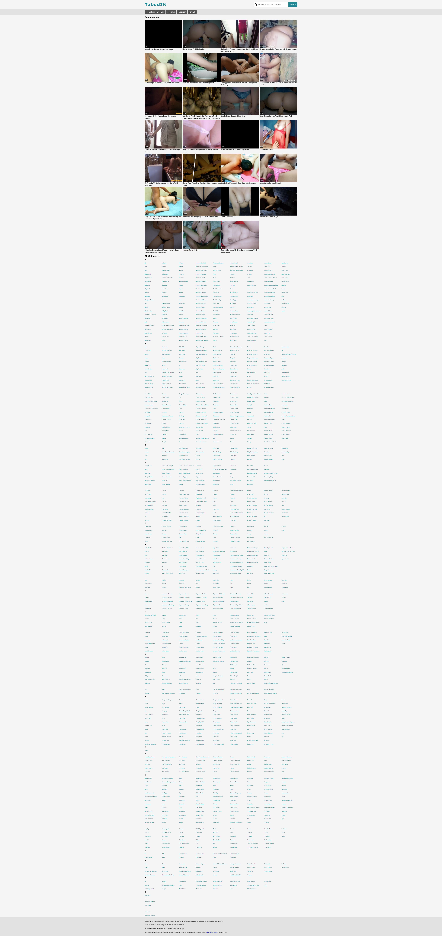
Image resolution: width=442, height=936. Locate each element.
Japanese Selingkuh (218, 601)
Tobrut (232, 829)
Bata (146, 372)
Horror (249, 570)
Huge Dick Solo (268, 570)
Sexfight (164, 800)
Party (163, 718)
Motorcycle (267, 672)
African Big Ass (166, 270)
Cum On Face (285, 394)
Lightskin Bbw (251, 643)
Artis (248, 277)
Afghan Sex (148, 340)
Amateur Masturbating (202, 296)
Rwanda (284, 768)
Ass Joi (284, 266)
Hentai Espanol (183, 555)
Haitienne (147, 562)
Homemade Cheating (236, 566)
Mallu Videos (165, 661)
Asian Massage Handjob (271, 285)
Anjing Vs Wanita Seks (236, 270)
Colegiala (215, 430)
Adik (146, 322)
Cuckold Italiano (268, 412)
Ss (248, 818)
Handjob (147, 573)
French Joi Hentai (252, 516)
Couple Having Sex (252, 397)
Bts (282, 350)
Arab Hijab (233, 303)
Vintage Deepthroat (235, 864)
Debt (163, 448)
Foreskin (232, 498)
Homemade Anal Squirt (236, 559)
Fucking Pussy (268, 505)
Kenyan (164, 626)
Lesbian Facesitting (218, 640)
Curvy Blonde (285, 408)
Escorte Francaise (252, 469)
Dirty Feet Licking (252, 448)
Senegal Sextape (149, 822)
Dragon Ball (285, 448)
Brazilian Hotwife (269, 350)
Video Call (198, 867)
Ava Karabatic (285, 303)
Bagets (146, 354)
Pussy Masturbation (287, 725)
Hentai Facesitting (184, 559)
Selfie (146, 807)
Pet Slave (181, 736)
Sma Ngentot (216, 782)
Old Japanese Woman (185, 689)
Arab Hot (232, 307)
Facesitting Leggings (150, 501)
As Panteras (250, 281)
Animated (215, 329)
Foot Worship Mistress (236, 490)
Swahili (283, 796)
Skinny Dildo (199, 778)
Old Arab (147, 693)
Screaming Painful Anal (151, 796)
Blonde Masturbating (218, 387)
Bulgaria (284, 361)
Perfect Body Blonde (184, 711)
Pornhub (266, 711)
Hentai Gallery (183, 562)
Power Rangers (268, 733)
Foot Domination (217, 516)
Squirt (249, 789)
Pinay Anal (199, 711)
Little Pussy (267, 647)
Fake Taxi (147, 512)
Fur (265, 516)
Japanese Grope (183, 608)
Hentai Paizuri (200, 551)
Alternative (182, 303)
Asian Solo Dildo (268, 314)
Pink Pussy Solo (251, 714)
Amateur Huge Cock (201, 281)
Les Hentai (199, 640)
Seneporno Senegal (167, 778)
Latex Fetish (165, 632)
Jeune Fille (250, 594)
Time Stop (199, 847)
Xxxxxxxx (147, 895)
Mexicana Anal (217, 657)
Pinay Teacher (234, 722)
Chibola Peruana (183, 438)
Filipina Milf (199, 494)
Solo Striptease (234, 811)
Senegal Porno (149, 818)
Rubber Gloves (268, 768)
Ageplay (164, 292)
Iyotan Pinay (285, 587)
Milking (232, 668)
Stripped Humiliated (269, 807)
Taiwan (146, 832)
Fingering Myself (200, 512)
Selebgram (148, 804)
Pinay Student (234, 714)
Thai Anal (181, 836)
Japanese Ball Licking (168, 605)
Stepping (266, 782)
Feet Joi (164, 501)
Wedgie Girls (182, 881)
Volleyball (266, 864)
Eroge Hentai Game (235, 480)
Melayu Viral (199, 657)
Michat (215, 672)
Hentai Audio (165, 570)
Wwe (265, 885)
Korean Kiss (250, 615)
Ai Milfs (181, 266)
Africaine (164, 263)
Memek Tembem (200, 665)
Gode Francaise (200, 541)
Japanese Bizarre (184, 594)
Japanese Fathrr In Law (185, 601)
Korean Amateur (234, 615)
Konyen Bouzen (217, 622)
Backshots (148, 350)
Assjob (283, 288)
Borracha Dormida (252, 380)
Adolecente (148, 329)
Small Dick (216, 789)
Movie (266, 679)
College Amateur (217, 441)
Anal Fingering (217, 300)
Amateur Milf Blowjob (201, 300)
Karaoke (147, 618)
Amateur (181, 322)
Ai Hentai (164, 333)
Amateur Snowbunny (202, 318)
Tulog (266, 832)
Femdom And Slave (184, 494)
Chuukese (216, 405)
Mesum (198, 676)
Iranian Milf (216, 583)
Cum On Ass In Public (270, 441)
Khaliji (180, 626)
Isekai (249, 580)
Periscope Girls (183, 722)
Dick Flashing (217, 452)
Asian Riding (267, 311)
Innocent (181, 580)
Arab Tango (233, 333)
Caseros (164, 412)
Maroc (163, 672)
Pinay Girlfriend (217, 707)
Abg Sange (148, 281)
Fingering (198, 509)
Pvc (283, 733)
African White (165, 281)
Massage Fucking (167, 683)
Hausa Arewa (165, 559)
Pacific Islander (149, 707)
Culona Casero (268, 423)
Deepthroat (165, 459)
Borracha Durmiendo (253, 383)
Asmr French (268, 336)
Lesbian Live (233, 636)
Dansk (146, 455)
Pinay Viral (250, 700)
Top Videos (150, 12)
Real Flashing (165, 771)
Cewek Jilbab (182, 405)
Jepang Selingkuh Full (236, 605)
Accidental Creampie (150, 314)
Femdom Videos (183, 512)
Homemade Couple (252, 547)
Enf (231, 473)
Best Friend (182, 354)
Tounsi (249, 829)
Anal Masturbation (218, 307)
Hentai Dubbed (183, 551)
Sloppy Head (199, 815)
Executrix (250, 484)
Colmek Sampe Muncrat (237, 416)
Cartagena (147, 441)
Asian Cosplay (251, 329)
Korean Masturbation (253, 622)
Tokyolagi (233, 836)
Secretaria (147, 800)
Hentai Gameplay (184, 570)
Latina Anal (165, 640)
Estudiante (250, 480)
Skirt (197, 796)
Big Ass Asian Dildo (184, 387)
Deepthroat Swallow (184, 459)
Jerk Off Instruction (235, 608)
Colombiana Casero (235, 430)
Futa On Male (285, 516)
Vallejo (146, 864)
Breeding (266, 369)
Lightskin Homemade (253, 651)
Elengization (216, 473)
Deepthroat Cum (183, 448)
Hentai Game (182, 566)
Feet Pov (164, 505)
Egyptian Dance (200, 484)
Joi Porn (284, 597)
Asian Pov (267, 303)
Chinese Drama (200, 401)
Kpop (265, 622)
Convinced (233, 434)
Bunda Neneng (286, 376)
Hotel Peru (267, 555)
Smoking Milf (216, 800)
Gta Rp (266, 526)
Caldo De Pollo (149, 397)
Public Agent (285, 711)
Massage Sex (183, 657)
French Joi (250, 512)
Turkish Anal (267, 840)
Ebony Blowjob (149, 477)
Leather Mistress (183, 647)
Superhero (284, 789)
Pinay (197, 707)
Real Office (182, 760)
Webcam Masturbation (168, 885)
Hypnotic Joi (285, 559)
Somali (232, 815)
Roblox (232, 768)
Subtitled (266, 822)
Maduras (147, 661)
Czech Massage (286, 430)
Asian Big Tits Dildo (252, 318)
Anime (215, 340)
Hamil (146, 566)
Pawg (163, 725)
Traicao (249, 832)
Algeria (181, 285)
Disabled (249, 459)
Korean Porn (250, 626)
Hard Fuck (165, 551)
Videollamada (199, 875)
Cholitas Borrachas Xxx (202, 438)
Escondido (250, 465)
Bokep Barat (233, 365)
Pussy (283, 718)
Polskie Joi (250, 744)
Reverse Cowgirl (200, 771)
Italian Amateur (268, 587)
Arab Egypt (233, 300)
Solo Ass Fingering (235, 793)
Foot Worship (217, 520)
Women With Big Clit (253, 885)
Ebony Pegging (183, 477)
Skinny (181, 822)
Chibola (181, 430)
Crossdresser (251, 430)
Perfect (181, 703)
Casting (164, 423)
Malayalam (148, 672)
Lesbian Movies (234, 643)
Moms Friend (251, 683)
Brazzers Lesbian (269, 361)
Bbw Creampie (149, 387)
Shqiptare (181, 789)
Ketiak (180, 622)
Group (249, 534)
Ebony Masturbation (184, 473)
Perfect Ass (182, 707)
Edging (181, 484)
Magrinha (147, 668)
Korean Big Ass (234, 618)
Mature (181, 665)
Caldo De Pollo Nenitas (151, 401)
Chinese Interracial (201, 419)
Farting (146, 520)
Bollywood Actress (252, 358)
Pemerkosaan (166, 744)
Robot (249, 764)
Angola (215, 318)
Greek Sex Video (235, 541)
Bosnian (249, 387)
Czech (283, 419)
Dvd (283, 455)
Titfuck (215, 847)
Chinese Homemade (201, 416)
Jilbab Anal (250, 597)
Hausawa (164, 562)
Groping (249, 530)
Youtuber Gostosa (150, 901)
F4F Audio (147, 490)
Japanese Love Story (202, 605)
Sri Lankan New (251, 811)
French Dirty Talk (252, 509)
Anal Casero (216, 281)
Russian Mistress (286, 757)
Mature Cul (182, 672)
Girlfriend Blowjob (201, 530)
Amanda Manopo (183, 318)
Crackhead (250, 416)
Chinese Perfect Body (202, 423)
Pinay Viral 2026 (251, 703)
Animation (215, 333)
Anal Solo (215, 311)
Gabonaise (148, 526)
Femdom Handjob (184, 501)
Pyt (282, 736)
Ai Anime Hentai (166, 307)
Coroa (232, 441)
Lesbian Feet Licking (219, 643)
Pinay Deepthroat (218, 700)
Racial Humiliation (149, 757)
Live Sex (160, 12)
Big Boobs (199, 358)
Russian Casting (269, 771)
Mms (248, 676)
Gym (283, 530)
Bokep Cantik (234, 369)
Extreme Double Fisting (270, 473)
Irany (231, 580)
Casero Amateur (166, 405)
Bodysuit (232, 358)
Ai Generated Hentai (167, 329)
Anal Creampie (217, 288)
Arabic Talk (233, 340)
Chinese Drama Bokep (202, 405)
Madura (147, 657)
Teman (181, 832)
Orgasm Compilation (236, 689)
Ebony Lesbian (166, 484)
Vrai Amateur (285, 867)
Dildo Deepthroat (217, 459)
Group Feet (250, 537)
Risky (231, 757)
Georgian (164, 530)
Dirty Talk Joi (251, 455)
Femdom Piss (183, 505)
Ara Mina (232, 285)
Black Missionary (218, 365)
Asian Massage (268, 281)
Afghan (146, 336)
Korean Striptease (269, 618)
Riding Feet (216, 768)
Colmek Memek (234, 412)
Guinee (266, 534)
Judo (283, 601)
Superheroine (285, 793)
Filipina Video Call (201, 498)
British (266, 376)
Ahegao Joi (165, 296)
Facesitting (148, 498)
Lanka (146, 636)
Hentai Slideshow (200, 559)
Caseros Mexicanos (167, 416)
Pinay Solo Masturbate (236, 707)
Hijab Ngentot (217, 562)
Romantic (267, 757)
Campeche (148, 416)
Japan (146, 605)
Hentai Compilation (184, 547)
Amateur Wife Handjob (202, 340)
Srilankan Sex (251, 815)
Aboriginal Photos (149, 300)
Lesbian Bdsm (200, 651)
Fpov (231, 501)
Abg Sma (147, 285)
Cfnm (180, 408)
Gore (214, 537)
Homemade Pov (251, 559)
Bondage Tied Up (252, 361)
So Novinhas (216, 807)
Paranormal (165, 714)
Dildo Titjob (233, 455)
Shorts (181, 785)
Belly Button (182, 350)
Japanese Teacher (235, 594)
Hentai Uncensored (201, 566)
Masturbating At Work (185, 661)
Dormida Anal (268, 455)
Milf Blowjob (233, 657)
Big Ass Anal (182, 383)
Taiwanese (148, 836)
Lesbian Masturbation (236, 640)
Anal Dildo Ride (217, 296)
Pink (248, 711)
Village (215, 867)
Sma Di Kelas (217, 778)
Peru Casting (182, 733)
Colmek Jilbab (234, 408)
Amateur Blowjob (183, 333)
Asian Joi (266, 266)
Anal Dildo (216, 292)
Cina (214, 408)
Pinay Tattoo (233, 718)
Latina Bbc (165, 647)
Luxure (283, 643)
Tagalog (147, 829)
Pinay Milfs (216, 733)
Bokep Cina (233, 372)
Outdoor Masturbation (270, 693)
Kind (197, 622)
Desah (198, 459)
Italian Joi (284, 580)
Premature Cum (268, 744)
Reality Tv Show (200, 760)
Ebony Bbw (148, 473)
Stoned (266, 793)
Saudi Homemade (149, 793)
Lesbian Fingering (218, 647)
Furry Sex (284, 498)
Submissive (267, 818)
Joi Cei (266, 605)
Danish (146, 452)
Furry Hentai (285, 494)
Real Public (182, 764)
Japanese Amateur (167, 597)
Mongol (266, 657)
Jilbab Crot (250, 601)
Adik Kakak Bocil (149, 325)
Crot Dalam (250, 434)
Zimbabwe (147, 911)
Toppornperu (233, 843)
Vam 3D (147, 867)
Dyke (283, 459)
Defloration (199, 448)
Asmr (265, 325)
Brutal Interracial (268, 387)
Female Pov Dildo (167, 520)
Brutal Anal (267, 383)
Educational (199, 465)
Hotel (265, 551)
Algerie (181, 292)
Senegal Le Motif (149, 815)
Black (214, 347)
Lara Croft (147, 640)
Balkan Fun (148, 365)
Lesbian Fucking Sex (219, 651)
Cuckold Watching (269, 419)
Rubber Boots (268, 764)
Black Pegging (217, 372)
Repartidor (199, 768)
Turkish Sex (267, 847)
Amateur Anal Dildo (184, 325)
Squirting (249, 793)
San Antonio (148, 782)
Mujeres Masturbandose (271, 683)
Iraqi (231, 587)
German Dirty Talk (167, 541)
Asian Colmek (251, 325)
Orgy (248, 689)
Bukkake (284, 358)
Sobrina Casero (217, 811)
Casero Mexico (166, 408)
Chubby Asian (217, 394)
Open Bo (215, 693)
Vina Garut (216, 871)
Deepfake (164, 455)
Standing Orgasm (269, 778)
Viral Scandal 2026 (235, 875)
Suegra (284, 782)
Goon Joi (215, 530)
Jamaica (147, 597)
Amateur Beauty (183, 329)
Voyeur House (268, 867)
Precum (266, 736)
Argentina (250, 263)
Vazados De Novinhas (151, 871)
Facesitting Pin (149, 505)
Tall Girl (147, 840)
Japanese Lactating (201, 597)
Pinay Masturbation (218, 729)
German (164, 534)
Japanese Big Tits (167, 608)
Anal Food (216, 303)
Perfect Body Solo (184, 714)
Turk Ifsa (266, 836)
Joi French (285, 594)
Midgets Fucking (217, 676)
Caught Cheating (183, 394)
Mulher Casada (286, 657)
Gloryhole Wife (200, 534)
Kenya (163, 618)
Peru (180, 725)
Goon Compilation (218, 526)
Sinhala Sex (182, 800)
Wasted (147, 885)
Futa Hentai (285, 512)
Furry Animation (286, 490)
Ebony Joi (164, 480)
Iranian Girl (216, 580)
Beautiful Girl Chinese (168, 372)
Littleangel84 (267, 651)
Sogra (232, 785)
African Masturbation (167, 277)
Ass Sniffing (285, 277)
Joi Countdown (268, 608)
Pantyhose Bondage (150, 744)
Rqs (265, 760)
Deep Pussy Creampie (168, 452)
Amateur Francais (201, 274)
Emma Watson (217, 477)
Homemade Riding (252, 562)
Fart (146, 516)
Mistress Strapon (252, 668)
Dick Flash (216, 448)
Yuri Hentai (148, 905)
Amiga (215, 266)
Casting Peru (165, 430)
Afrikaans (164, 285)
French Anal (250, 494)
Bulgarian (284, 365)
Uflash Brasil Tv (149, 857)
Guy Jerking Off (268, 537)
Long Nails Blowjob (287, 636)
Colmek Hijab (234, 405)
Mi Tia (214, 668)
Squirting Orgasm (252, 796)
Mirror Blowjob (234, 676)
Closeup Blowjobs (218, 412)
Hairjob (146, 551)
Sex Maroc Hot (166, 796)
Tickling (198, 836)
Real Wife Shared (184, 771)
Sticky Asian (267, 785)
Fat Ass (164, 490)
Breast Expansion (269, 365)
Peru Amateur (182, 729)
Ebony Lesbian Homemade (186, 465)
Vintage (215, 875)
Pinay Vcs (233, 740)
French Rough (268, 490)
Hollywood (216, 573)
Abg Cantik (148, 274)
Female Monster (166, 512)
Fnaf (214, 512)
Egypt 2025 (199, 469)
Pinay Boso (199, 733)
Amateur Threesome (201, 325)
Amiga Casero (217, 270)
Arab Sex (232, 325)
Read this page (212, 932)
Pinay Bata (199, 714)
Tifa (197, 843)
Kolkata (215, 618)
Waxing (164, 881)
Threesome (199, 832)
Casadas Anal (165, 397)
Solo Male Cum (234, 804)
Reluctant (198, 764)
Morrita (266, 668)
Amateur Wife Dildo (201, 336)
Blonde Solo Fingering (236, 347)
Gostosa (215, 541)
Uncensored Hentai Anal (220, 853)
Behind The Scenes (167, 387)
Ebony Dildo (148, 484)
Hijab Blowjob (216, 555)
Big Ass (181, 376)
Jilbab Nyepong (251, 608)
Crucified (249, 438)
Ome (197, 689)
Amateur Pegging (200, 303)
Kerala (180, 618)
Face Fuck (148, 494)
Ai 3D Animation (166, 303)
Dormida (266, 452)
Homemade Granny (252, 555)
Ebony (146, 469)
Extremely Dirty (268, 477)
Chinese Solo (199, 430)
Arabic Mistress (234, 336)
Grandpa (232, 526)
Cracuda (249, 419)
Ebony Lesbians (183, 469)
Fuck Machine (268, 501)
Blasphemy (216, 380)
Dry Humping (285, 452)
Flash (214, 505)
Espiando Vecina (252, 473)
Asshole (284, 285)
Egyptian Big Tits (200, 480)
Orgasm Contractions (236, 693)
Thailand (181, 847)
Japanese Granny (184, 605)
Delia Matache (200, 452)
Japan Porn (148, 608)
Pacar (146, 700)
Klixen (214, 615)
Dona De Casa (268, 448)
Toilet (231, 832)
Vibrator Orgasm (200, 864)
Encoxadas (233, 469)
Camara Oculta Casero (151, 408)
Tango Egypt (165, 829)
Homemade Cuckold (253, 551)
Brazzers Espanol (269, 358)
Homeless (233, 547)
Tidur (197, 840)
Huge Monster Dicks (287, 547)
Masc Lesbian (166, 679)
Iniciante (164, 583)
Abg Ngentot (148, 277)
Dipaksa (232, 459)
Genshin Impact (166, 526)
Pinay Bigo (199, 725)
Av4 (283, 296)
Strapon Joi (267, 796)
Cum (265, 427)
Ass (265, 340)
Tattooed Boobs (166, 847)
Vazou (163, 864)
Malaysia (147, 676)
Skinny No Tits (200, 789)
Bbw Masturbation (167, 350)
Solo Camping (234, 796)
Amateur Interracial (201, 285)
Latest (146, 647)
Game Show (148, 534)
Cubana (266, 397)
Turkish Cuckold (269, 843)
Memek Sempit (200, 661)
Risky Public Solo (235, 764)
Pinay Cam (199, 736)
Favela (164, 494)
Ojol (146, 689)
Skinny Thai (199, 793)
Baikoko (147, 361)
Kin (197, 618)
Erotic (231, 484)
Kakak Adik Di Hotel (150, 615)
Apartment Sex (234, 281)
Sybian (283, 815)
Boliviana (249, 347)
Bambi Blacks (148, 369)
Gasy (146, 541)
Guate (266, 530)
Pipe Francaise (251, 722)
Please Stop (250, 733)
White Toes (199, 888)
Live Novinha (285, 632)
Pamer (146, 736)
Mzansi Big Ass (286, 668)
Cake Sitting (148, 394)
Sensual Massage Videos (169, 782)
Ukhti (163, 857)
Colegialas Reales (218, 434)
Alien (180, 300)
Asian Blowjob (251, 322)
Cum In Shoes (268, 438)
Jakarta (147, 594)
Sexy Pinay (165, 815)
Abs (146, 303)
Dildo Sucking (234, 452)
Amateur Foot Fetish (201, 270)
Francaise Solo (234, 516)
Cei (180, 397)
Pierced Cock (200, 700)
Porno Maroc (268, 714)
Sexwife (164, 807)
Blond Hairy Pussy (218, 383)
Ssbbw (249, 822)
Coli (214, 438)
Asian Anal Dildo (251, 303)
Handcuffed (148, 570)
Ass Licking (285, 270)
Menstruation (199, 672)
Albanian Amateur (184, 281)
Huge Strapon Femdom (288, 551)
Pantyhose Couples (167, 700)
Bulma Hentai (285, 372)
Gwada (284, 526)
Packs (146, 722)
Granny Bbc (233, 534)
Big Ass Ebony (200, 347)
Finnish (198, 520)
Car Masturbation (149, 438)
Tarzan (164, 840)
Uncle (214, 857)
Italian (266, 583)
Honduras (250, 566)
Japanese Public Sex (219, 594)
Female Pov (165, 516)
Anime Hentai (234, 263)
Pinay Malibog (217, 725)
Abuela (146, 307)
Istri (248, 587)
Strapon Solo (268, 800)
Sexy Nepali (165, 811)
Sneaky (215, 804)
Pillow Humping (200, 703)
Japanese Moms (200, 608)
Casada (164, 394)
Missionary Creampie (236, 683)
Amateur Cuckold (201, 263)
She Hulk (164, 818)
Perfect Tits (182, 718)
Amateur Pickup (200, 307)
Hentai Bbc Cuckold (167, 573)
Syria (283, 818)
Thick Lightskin (200, 829)
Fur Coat (266, 520)
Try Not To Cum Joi (252, 847)
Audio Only (285, 292)
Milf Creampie (234, 661)
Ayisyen (284, 307)
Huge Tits (284, 555)
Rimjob (215, 771)
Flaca (214, 501)
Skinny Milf (199, 785)
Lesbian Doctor (217, 636)
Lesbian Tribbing (252, 632)
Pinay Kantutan (217, 718)
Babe (146, 347)
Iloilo (146, 580)
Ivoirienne (284, 583)
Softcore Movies (234, 782)
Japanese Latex (200, 601)
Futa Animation (286, 509)
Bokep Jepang (234, 383)
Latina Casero (166, 651)
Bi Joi (180, 372)
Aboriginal (147, 296)
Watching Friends (149, 888)
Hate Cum (164, 555)
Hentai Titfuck (200, 562)
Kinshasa (198, 626)
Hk (214, 566)
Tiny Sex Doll (216, 840)
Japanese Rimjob (218, 597)
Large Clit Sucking (150, 643)
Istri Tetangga (268, 580)
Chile (180, 441)
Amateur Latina (200, 288)
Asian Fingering (251, 340)
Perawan (181, 700)
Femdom (181, 490)
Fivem (215, 498)
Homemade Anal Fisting (236, 555)
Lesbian (198, 643)
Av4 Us (284, 300)
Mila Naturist (216, 679)
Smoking (215, 793)
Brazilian (266, 347)
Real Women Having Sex (203, 757)
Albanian (181, 277)
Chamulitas (182, 419)
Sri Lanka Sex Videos (253, 807)
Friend (266, 494)
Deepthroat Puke (183, 455)
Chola (197, 434)
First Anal (215, 490)
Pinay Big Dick (200, 722)
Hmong (215, 570)
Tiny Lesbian (216, 836)
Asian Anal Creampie (253, 300)
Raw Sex (147, 771)
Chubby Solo (216, 397)
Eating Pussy (148, 465)
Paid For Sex (148, 725)
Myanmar (284, 661)
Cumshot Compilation (287, 401)
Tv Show (284, 829)
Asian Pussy (267, 307)
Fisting (215, 494)
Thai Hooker (182, 840)
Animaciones (216, 325)
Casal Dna (165, 401)
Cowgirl (249, 405)
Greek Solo (250, 526)
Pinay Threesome (235, 725)
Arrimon (249, 274)
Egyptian (198, 477)
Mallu (163, 657)
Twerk (283, 832)
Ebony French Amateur (168, 469)
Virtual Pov (250, 871)
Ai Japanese (165, 336)
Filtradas (198, 505)
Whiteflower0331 (217, 881)
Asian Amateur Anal (252, 292)
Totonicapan (233, 847)
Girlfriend (198, 526)
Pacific (146, 703)
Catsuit (164, 438)
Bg (179, 365)
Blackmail (215, 376)
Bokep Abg (233, 361)
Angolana (215, 322)
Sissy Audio (182, 811)
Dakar (146, 448)
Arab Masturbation (235, 314)
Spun (248, 782)
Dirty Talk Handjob (252, 452)
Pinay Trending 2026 (236, 733)
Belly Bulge (182, 347)
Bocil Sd (232, 354)
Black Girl (215, 358)
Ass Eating (285, 263)
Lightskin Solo (268, 632)
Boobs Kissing (251, 372)
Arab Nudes (233, 318)
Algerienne (182, 296)
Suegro (284, 785)
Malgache (147, 683)
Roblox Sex (250, 760)
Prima (283, 700)
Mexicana (198, 683)
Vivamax (249, 875)
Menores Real (200, 668)
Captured (147, 427)
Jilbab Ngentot (251, 605)
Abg (146, 270)
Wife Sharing (233, 885)
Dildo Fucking (234, 448)
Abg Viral (147, 288)
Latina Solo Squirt (184, 640)
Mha (214, 665)
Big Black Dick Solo (201, 354)
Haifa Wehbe (148, 547)
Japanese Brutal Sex (184, 597)
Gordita (215, 534)
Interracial (181, 583)
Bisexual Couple (200, 387)
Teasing (181, 829)
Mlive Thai (250, 672)
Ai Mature (181, 263)
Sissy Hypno (182, 815)
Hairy (146, 555)
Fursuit (283, 501)
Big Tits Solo (199, 369)
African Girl (165, 274)
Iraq (231, 583)
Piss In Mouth (251, 725)
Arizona (249, 266)
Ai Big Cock (165, 311)
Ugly (163, 853)
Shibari (164, 822)
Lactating (147, 632)
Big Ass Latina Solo (201, 350)
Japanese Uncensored (236, 597)
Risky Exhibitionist (235, 760)
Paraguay (164, 711)
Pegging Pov (165, 740)
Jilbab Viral (267, 597)
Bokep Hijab (233, 376)
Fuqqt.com (182, 12)
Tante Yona (165, 836)
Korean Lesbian (251, 618)
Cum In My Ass (268, 434)
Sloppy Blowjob (200, 811)
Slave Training (200, 804)
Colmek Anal (233, 394)
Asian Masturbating (269, 292)
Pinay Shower (234, 700)
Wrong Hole (267, 881)
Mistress (249, 661)
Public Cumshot (286, 714)
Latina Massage (183, 636)
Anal (214, 277)
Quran (146, 750)
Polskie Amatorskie (252, 740)
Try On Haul (267, 829)
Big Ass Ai (181, 380)
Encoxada (233, 465)
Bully (283, 369)
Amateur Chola (183, 336)
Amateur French (200, 277)
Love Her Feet (286, 640)
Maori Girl (164, 668)
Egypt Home (199, 473)
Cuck (265, 401)
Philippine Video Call (184, 740)
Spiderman (250, 778)
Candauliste (148, 419)
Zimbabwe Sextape (150, 915)
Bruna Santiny (268, 380)
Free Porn (233, 520)
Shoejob (181, 782)
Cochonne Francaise (219, 419)
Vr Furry (284, 864)
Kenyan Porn (182, 615)
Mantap (164, 665)
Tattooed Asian (166, 843)
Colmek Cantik (234, 397)
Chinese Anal (199, 394)
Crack (249, 412)
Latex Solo (165, 636)
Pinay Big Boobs (200, 718)
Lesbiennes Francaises (253, 636)
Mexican (198, 679)
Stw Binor (267, 811)
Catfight (164, 434)
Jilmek (266, 601)
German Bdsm (166, 537)
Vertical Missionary (184, 875)
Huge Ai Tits (267, 562)
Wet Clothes (182, 888)
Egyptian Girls (217, 465)
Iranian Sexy (216, 587)
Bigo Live (198, 376)
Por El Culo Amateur (270, 703)
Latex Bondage (149, 651)
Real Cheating (166, 760)
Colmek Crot (233, 401)
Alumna (181, 307)
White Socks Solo (201, 885)
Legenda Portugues (201, 636)
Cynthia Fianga (286, 412)
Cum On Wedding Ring (288, 397)
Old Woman (182, 693)
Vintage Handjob (234, 867)
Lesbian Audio (200, 647)
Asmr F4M (267, 333)
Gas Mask (147, 537)
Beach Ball (165, 369)
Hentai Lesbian (200, 547)
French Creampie (252, 505)
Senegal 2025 (148, 811)
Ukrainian (181, 857)
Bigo (197, 372)
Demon (198, 455)
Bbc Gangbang (149, 383)
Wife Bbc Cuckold (235, 881)
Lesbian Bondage (218, 632)
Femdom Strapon (184, 509)
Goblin (197, 537)
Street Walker (268, 804)
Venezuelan (182, 864)
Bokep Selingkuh (235, 387)
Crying (249, 441)
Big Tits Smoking (200, 365)
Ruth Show (285, 764)
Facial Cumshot (149, 509)
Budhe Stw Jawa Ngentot (289, 354)
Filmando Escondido (201, 501)
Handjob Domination (167, 547)
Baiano (146, 358)
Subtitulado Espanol (287, 778)
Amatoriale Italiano (218, 263)
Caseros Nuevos (166, 419)
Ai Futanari (165, 318)
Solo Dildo (233, 800)
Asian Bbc (250, 314)
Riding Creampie (217, 760)
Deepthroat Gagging (184, 452)
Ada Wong (147, 318)
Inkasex (164, 587)
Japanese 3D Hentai (167, 594)
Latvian (181, 643)
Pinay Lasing (216, 722)
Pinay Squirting (234, 711)
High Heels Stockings (219, 551)
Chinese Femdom (201, 408)
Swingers (284, 811)
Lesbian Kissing (234, 632)
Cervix (181, 401)
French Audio (251, 501)
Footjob (232, 494)
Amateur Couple (183, 340)
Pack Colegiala (149, 714)
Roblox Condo (251, 757)
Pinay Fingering (217, 703)
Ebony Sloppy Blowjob (185, 480)
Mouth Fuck (267, 676)
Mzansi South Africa (287, 672)
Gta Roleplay (251, 541)
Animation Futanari (218, 336)
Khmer (198, 615)
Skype (197, 800)
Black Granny (217, 361)
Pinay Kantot (216, 714)
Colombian (233, 427)
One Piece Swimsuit (218, 689)
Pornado (192, 12)
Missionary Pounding (253, 657)
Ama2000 (181, 311)
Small (214, 785)
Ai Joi (163, 340)
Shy (180, 793)
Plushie (249, 736)
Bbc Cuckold (148, 380)
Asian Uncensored (269, 322)
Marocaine (165, 676)
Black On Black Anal (218, 369)
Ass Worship (285, 281)
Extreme (266, 469)
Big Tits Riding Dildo (201, 361)
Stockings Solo (268, 789)
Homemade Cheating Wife (237, 570)
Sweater (284, 804)
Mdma (180, 676)
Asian (248, 288)
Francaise (233, 505)
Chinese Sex (199, 427)
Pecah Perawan (166, 733)
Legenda (198, 632)
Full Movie (267, 509)
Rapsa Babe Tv (149, 768)
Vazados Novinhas (150, 875)
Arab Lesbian (234, 311)
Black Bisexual (217, 354)
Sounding (232, 818)
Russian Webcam (286, 760)
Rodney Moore (251, 768)
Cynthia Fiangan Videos (288, 416)
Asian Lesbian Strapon (270, 277)
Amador (181, 314)
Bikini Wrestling (200, 383)
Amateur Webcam (201, 329)
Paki (146, 733)
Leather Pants (183, 651)
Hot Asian (250, 573)
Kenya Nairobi (166, 622)
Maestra (147, 665)
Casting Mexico (166, 427)
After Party (165, 288)
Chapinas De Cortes (184, 427)
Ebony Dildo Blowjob (167, 465)
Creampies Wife (251, 423)
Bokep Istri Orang (235, 380)
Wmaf (231, 888)
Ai (162, 300)
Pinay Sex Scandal (218, 744)
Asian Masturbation (269, 296)
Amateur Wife (199, 333)
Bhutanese (182, 369)
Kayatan (164, 615)
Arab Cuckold (234, 296)
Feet (163, 498)
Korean (215, 626)
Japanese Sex (217, 605)
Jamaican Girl (148, 601)
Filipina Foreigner (183, 520)
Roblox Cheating (234, 771)
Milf (214, 683)
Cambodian (148, 412)
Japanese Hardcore (201, 594)
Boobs (249, 369)
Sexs (163, 804)
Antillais (232, 274)
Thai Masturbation (184, 843)
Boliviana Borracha (252, 350)
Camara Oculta (149, 405)
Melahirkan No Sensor (185, 679)
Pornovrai (267, 718)
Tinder (215, 829)
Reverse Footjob (217, 757)
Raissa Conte (148, 760)
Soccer (215, 815)
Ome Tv (198, 693)
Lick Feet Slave (251, 640)
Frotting (266, 498)
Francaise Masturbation (236, 512)
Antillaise (232, 277)
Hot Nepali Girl (268, 547)
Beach (163, 365)
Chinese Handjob (200, 412)
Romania (249, 771)
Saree (146, 789)
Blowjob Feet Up (234, 350)
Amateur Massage (201, 292)
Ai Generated (165, 322)
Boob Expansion (251, 365)
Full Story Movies (269, 512)
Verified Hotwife (183, 867)
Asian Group (267, 263)
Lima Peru (267, 640)
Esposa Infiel (250, 477)
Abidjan (147, 292)
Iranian (198, 587)
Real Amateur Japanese (168, 757)
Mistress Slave (251, 665)
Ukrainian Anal (200, 853)
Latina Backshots (166, 643)
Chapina (181, 423)
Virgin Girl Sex (251, 867)
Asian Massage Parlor (270, 288)
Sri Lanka (250, 804)
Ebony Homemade (167, 477)
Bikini (197, 380)
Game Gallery (148, 530)
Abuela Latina (148, 311)
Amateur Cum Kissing (202, 266)
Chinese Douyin (200, 397)
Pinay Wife (250, 707)
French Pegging (251, 520)
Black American (217, 350)
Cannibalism (148, 423)
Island (249, 583)
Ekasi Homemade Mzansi (220, 469)
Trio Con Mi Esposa (252, 843)
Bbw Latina (165, 347)
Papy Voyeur (165, 707)
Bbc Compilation (149, 376)
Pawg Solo (165, 729)
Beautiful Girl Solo (167, 376)
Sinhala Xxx (182, 804)
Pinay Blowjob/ (200, 729)
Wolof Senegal (251, 881)
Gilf (180, 537)
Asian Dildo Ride (251, 333)
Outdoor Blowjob (269, 689)
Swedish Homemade (287, 807)
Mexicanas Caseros (218, 661)
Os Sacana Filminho (253, 693)
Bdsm (163, 358)
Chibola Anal (182, 434)
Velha (163, 867)
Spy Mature (250, 785)
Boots (249, 376)
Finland (198, 516)
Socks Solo (216, 822)
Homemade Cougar (235, 573)
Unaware (198, 857)
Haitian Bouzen (149, 559)
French (249, 490)
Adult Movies (148, 333)
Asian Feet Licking (252, 336)
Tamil (146, 843)
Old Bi (163, 689)
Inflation (164, 580)
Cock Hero (216, 423)
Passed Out (165, 722)
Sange (146, 785)
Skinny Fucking (200, 782)
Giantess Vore (183, 534)
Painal (146, 729)
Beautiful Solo (165, 380)
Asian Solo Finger (269, 318)
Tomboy (232, 840)
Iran (197, 583)
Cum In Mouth (268, 430)
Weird (180, 885)
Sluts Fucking (200, 822)
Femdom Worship (184, 516)
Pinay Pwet (216, 740)
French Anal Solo (252, 498)
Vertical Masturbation (184, 871)
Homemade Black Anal (236, 562)
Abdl (146, 266)
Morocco (266, 665)
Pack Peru (147, 718)
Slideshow (199, 807)
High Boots (216, 547)
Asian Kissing (268, 270)
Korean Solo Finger (269, 615)
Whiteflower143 (217, 885)
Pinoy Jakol (250, 718)
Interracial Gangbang (185, 587)
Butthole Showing (286, 380)
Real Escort (165, 768)
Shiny (180, 778)
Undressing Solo (234, 853)
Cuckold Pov (268, 416)
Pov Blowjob (267, 722)
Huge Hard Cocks (269, 573)
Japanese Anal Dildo (167, 601)
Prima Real (285, 703)
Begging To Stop (166, 383)
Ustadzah (233, 857)
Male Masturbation (150, 679)
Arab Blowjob (233, 292)
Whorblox (215, 888)
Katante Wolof (148, 626)
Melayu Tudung (183, 683)
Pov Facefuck (268, 725)
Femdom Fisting (183, 498)
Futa (283, 505)
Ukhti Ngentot (182, 853)
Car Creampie (148, 434)
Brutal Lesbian (285, 347)
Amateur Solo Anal (201, 322)
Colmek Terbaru (234, 423)
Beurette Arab (182, 361)
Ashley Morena (251, 285)
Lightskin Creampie (252, 647)
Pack (146, 711)
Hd (162, 566)
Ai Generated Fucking (168, 325)
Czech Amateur (286, 423)
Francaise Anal (234, 509)
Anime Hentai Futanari (236, 266)
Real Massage (183, 757)
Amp (214, 274)
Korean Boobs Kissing (236, 622)
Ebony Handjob (166, 473)
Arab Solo (233, 329)
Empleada (216, 484)
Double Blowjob (268, 459)
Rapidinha (147, 764)
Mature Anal (182, 668)
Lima (265, 636)
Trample (249, 836)
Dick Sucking (216, 455)
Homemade (233, 551)
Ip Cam (198, 580)
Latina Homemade (184, 632)
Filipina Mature (200, 490)
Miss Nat (232, 679)
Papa (163, 703)
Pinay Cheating (200, 740)
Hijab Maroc (216, 559)
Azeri (283, 311)
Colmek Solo (233, 419)
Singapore (182, 796)
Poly (265, 700)
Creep (249, 427)
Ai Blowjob (164, 314)
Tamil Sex (147, 847)
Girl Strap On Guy (184, 541)
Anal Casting (216, 285)
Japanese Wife (234, 601)
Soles (231, 789)
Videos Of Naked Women (220, 864)
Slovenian (198, 818)
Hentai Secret (200, 555)
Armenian (250, 270)
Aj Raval (181, 274)
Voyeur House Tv (269, 871)
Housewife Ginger (269, 559)
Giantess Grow (183, 530)
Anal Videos (216, 314)
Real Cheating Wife (167, 764)
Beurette (181, 358)
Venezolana (165, 871)
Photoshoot (182, 744)
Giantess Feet (183, 526)
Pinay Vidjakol (234, 744)
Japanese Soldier (218, 608)
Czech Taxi (285, 438)
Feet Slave (165, 509)
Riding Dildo (216, 764)
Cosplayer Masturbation (254, 394)
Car (146, 430)
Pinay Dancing (200, 744)
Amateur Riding (200, 311)
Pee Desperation (166, 736)
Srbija (248, 800)
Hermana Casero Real (202, 570)
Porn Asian (267, 707)
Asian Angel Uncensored (254, 311)
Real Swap (182, 768)
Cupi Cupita (285, 405)
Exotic (266, 465)
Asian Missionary (269, 300)
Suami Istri (267, 815)
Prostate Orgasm (286, 707)
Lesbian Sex (233, 647)
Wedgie (164, 888)
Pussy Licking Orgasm (288, 722)
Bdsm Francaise (166, 361)
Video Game (199, 871)
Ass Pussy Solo (286, 274)
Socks (215, 818)
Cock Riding (216, 427)
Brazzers (267, 354)
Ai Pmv (181, 270)
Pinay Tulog (233, 736)
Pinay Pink (216, 736)
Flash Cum (216, 509)
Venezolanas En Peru (168, 875)
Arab (231, 288)
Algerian (181, 288)
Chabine (181, 412)
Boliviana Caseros (252, 354)
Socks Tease (234, 778)
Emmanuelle (216, 480)
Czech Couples (286, 427)
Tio (214, 843)
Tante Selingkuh (166, 832)
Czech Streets (286, 434)
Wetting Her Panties (201, 881)
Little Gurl (267, 643)
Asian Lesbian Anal (269, 274)
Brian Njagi (267, 372)
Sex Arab (164, 789)
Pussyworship (285, 729)
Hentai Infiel (182, 573)
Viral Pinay (233, 871)
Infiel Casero (148, 583)
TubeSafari (170, 12)
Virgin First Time (251, 864)
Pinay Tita (233, 729)
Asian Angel (250, 307)
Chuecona (216, 401)
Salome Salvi (148, 778)
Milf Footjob (233, 665)
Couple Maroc (251, 401)
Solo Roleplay (234, 807)
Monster (266, 661)
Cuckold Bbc (268, 405)
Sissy (180, 807)
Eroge (232, 477)
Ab (145, 263)
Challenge (181, 416)
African (164, 266)
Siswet (181, 818)
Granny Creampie (235, 537)
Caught (164, 441)
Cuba (265, 394)
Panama (147, 740)
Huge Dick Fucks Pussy (271, 566)
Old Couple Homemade (168, 693)
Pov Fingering (268, 729)
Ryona (283, 771)
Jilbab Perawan (268, 594)
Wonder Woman (251, 888)
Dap (146, 459)
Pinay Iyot (216, 711)
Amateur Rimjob (200, 314)
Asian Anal (250, 296)
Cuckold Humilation (269, 408)
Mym (283, 665)
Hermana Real (200, 573)
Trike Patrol (250, 840)
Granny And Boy (234, 530)
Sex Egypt (164, 793)
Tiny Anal (215, 832)
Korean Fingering (235, 626)
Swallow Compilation (287, 800)
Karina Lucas (148, 622)
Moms (249, 679)
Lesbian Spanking (235, 651)
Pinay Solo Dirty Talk (236, 703)
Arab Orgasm (234, 322)
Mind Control (233, 672)
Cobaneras (216, 416)
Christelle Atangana (201, 441)
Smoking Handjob (218, 796)
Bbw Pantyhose (166, 354)
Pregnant (266, 740)
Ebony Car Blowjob (150, 480)
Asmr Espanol (268, 329)
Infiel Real (147, 587)
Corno (232, 438)
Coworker (250, 408)
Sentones (164, 785)
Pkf (248, 729)
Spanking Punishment (236, 822)
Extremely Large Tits (270, 480)
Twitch (283, 836)
